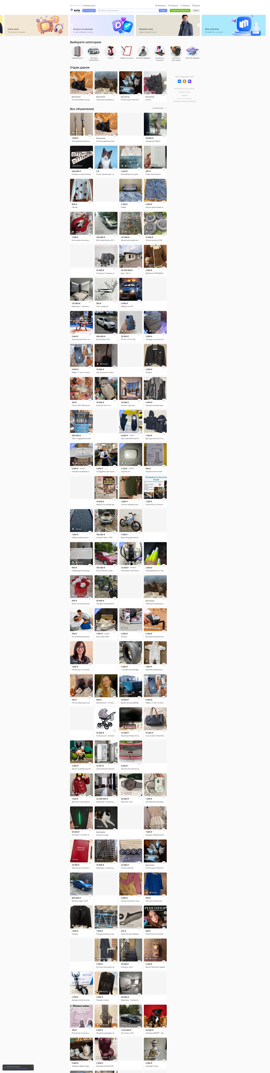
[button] (90, 94)
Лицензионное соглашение (184, 88)
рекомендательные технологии (184, 101)
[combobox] (128, 10)
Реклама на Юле (184, 92)
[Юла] (75, 9)
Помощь (184, 95)
